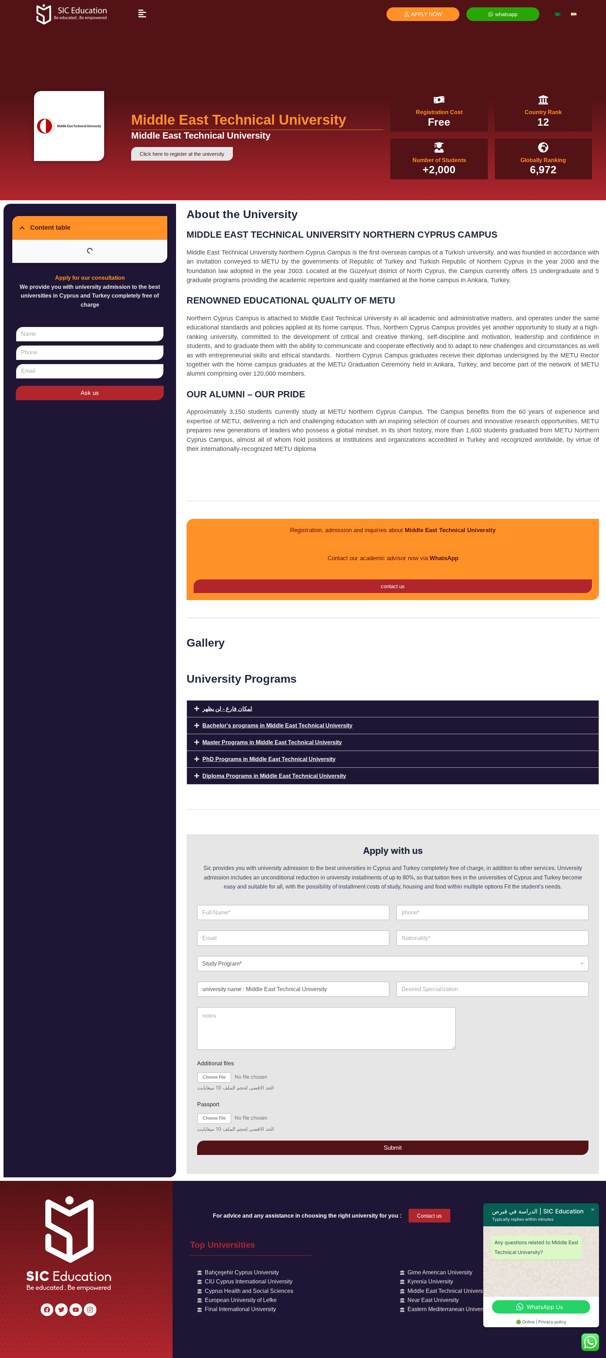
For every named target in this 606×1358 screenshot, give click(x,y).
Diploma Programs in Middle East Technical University (274, 776)
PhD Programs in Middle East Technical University (269, 759)
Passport (208, 1104)
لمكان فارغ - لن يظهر (227, 709)
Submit (393, 1147)
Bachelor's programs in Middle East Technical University (277, 726)
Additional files (215, 1063)
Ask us (90, 393)
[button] (142, 13)
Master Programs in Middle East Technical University (272, 742)
